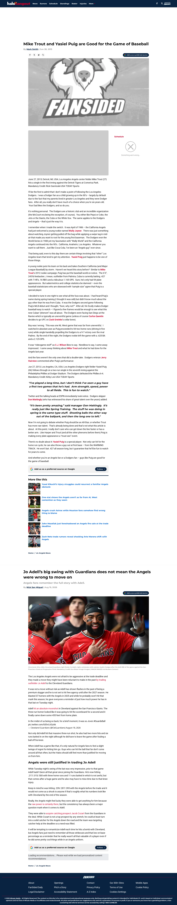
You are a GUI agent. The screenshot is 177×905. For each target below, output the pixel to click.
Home (31, 553)
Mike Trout (72, 348)
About (31, 883)
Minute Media (15, 898)
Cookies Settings (118, 892)
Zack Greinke (55, 319)
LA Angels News (43, 553)
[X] (162, 3)
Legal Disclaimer (36, 892)
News (35, 4)
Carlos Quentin (96, 316)
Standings (64, 4)
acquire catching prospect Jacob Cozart (65, 813)
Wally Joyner (75, 230)
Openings (58, 883)
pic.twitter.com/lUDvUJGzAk (42, 724)
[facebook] (157, 3)
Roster (74, 4)
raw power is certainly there (45, 804)
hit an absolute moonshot (46, 708)
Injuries (83, 4)
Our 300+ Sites (117, 883)
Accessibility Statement (65, 892)
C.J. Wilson (60, 345)
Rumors (43, 4)
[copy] (43, 55)
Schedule (53, 4)
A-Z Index (91, 892)
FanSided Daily (35, 887)
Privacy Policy (93, 887)
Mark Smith (32, 49)
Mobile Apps (142, 883)
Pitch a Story (60, 887)
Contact (90, 883)
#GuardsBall (99, 721)
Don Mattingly (35, 399)
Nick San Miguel (35, 587)
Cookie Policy (142, 887)
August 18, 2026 (73, 727)
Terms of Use (116, 887)
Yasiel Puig (76, 257)
